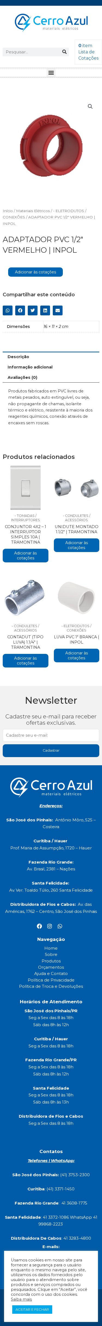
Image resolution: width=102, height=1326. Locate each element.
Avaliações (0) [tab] (22, 377)
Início (8, 211)
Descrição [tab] (18, 356)
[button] (51, 72)
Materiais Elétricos (33, 211)
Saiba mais (21, 1299)
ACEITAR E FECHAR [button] (32, 1309)
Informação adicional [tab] (30, 367)
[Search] (64, 52)
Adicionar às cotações (35, 272)
